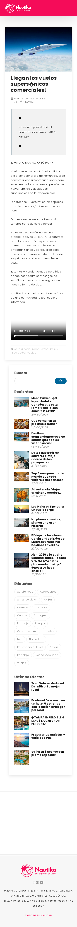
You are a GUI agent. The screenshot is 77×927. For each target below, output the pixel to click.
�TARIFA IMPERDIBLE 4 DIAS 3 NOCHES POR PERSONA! (47, 721)
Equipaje (22, 623)
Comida (22, 607)
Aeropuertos (40, 349)
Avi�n (54, 349)
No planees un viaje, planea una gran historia (46, 522)
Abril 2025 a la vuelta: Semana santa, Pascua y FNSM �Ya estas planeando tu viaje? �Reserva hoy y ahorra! (48, 563)
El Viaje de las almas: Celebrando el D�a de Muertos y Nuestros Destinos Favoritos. (47, 540)
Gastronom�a (27, 631)
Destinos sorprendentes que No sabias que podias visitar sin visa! (48, 438)
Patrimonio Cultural (30, 647)
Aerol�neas (22, 349)
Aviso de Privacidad (38, 915)
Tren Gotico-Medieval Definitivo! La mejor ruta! (47, 686)
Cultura (22, 615)
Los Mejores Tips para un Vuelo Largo (47, 508)
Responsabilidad (47, 655)
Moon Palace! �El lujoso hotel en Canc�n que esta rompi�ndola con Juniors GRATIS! (44, 404)
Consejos (41, 607)
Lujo (19, 639)
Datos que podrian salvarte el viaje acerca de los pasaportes (45, 457)
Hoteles (49, 631)
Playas (54, 647)
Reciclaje (23, 655)
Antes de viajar (27, 599)
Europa (40, 623)
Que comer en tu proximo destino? (44, 422)
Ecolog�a (19, 352)
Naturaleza (36, 639)
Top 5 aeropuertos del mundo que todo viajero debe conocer (47, 477)
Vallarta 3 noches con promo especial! (47, 753)
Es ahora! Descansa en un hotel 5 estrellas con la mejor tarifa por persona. (48, 705)
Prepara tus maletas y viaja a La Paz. (48, 736)
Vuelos (31, 352)
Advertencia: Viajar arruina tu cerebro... (46, 491)
